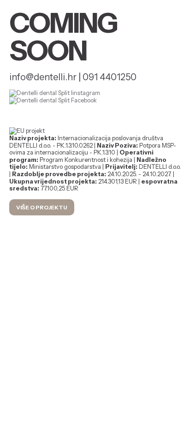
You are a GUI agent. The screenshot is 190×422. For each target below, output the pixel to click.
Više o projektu (41, 207)
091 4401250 (110, 77)
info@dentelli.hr (43, 77)
